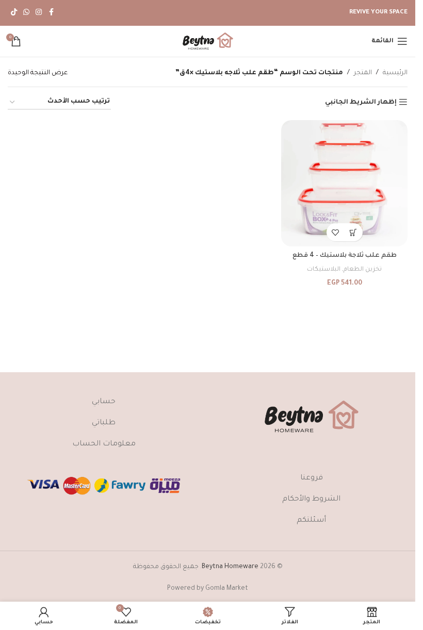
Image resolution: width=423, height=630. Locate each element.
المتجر (363, 73)
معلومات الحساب (104, 444)
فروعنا (311, 478)
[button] (354, 232)
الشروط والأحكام (311, 499)
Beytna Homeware (230, 567)
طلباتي (104, 423)
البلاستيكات (323, 269)
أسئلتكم (311, 521)
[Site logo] (208, 41)
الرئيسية (395, 73)
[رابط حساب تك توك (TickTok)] (14, 13)
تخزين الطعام (363, 269)
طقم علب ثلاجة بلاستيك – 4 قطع (344, 255)
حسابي (104, 402)
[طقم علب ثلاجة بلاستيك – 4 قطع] (344, 183)
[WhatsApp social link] (26, 13)
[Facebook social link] (51, 13)
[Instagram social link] (38, 13)
